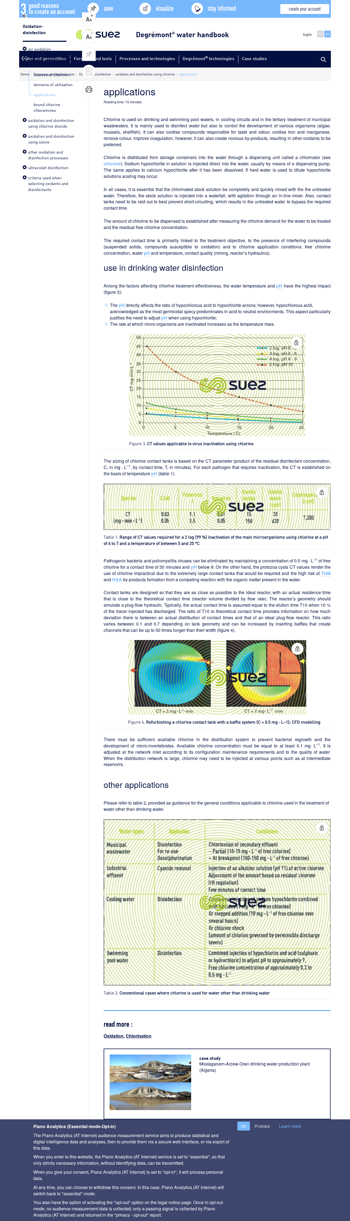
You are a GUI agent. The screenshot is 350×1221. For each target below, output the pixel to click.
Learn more (290, 1126)
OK (243, 1126)
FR (320, 34)
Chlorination (138, 1036)
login (307, 34)
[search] (322, 59)
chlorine (112, 163)
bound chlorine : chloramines (48, 107)
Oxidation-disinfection (35, 29)
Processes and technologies (147, 58)
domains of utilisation (53, 84)
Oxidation (114, 1036)
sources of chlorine (51, 74)
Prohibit (262, 1126)
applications (44, 94)
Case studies (254, 58)
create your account (305, 8)
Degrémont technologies (208, 58)
